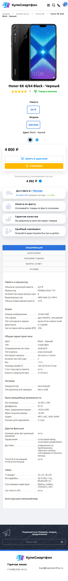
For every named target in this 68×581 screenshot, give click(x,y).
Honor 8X (40, 14)
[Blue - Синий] (37, 140)
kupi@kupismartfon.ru (51, 568)
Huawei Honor (22, 14)
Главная (6, 14)
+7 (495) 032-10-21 (17, 569)
